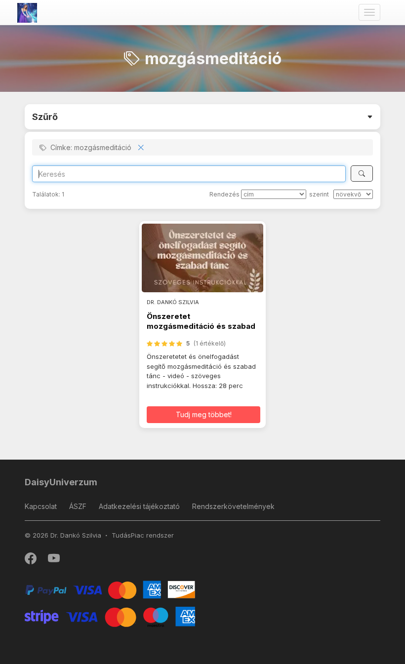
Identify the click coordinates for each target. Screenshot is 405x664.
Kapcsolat (41, 506)
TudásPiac (128, 535)
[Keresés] (362, 173)
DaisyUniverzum (61, 482)
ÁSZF (77, 506)
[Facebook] (31, 560)
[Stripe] (110, 616)
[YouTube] (54, 560)
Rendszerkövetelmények (233, 506)
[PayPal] (110, 589)
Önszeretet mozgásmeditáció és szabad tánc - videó (201, 326)
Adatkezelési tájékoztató (139, 506)
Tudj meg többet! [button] (204, 414)
